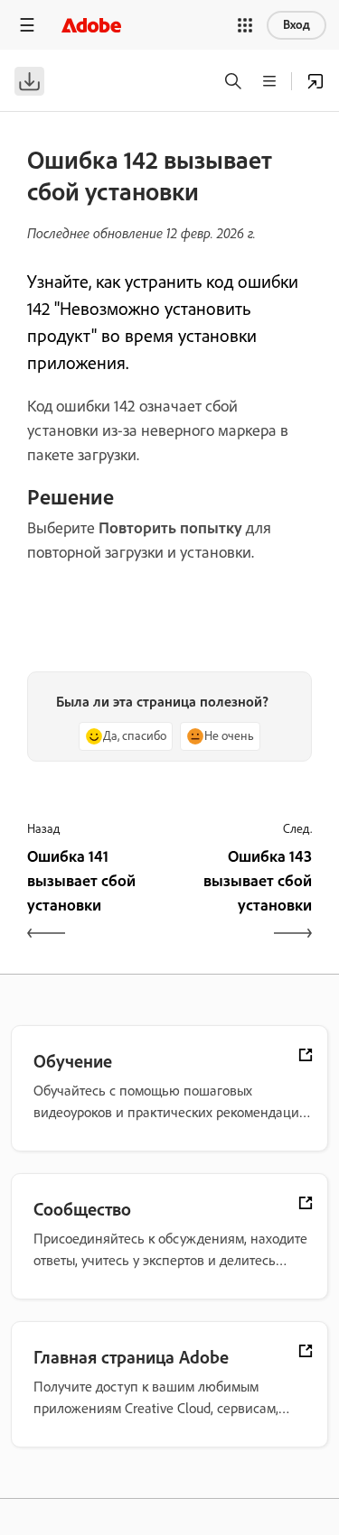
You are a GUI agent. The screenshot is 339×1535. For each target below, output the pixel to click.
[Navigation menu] (27, 25)
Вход (296, 24)
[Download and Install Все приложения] (315, 81)
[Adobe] (91, 25)
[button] (245, 25)
